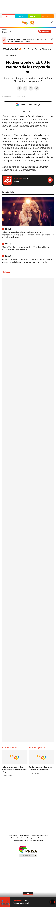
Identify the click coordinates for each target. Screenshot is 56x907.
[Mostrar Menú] (3, 22)
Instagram (12, 786)
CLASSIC (20, 16)
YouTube (23, 786)
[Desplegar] (28, 893)
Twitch (38, 786)
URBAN (45, 16)
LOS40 (6, 16)
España (5, 32)
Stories (44, 786)
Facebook (19, 88)
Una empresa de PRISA (28, 849)
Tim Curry (28, 49)
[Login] (52, 23)
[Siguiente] (52, 49)
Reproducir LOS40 (50, 180)
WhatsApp (31, 88)
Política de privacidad (40, 835)
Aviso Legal (12, 835)
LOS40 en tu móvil (19, 840)
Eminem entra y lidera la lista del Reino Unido (40, 768)
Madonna (6, 272)
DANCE (32, 16)
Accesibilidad (24, 835)
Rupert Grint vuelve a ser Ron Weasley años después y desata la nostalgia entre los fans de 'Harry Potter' (27, 260)
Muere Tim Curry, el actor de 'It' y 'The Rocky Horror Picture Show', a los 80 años (26, 248)
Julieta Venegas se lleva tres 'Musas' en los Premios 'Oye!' (14, 769)
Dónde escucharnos (36, 840)
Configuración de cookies (36, 838)
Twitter (25, 88)
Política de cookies (17, 838)
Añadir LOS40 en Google (30, 104)
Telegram (36, 88)
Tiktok (17, 786)
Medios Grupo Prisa (28, 855)
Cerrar (52, 39)
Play (52, 902)
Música (13, 56)
